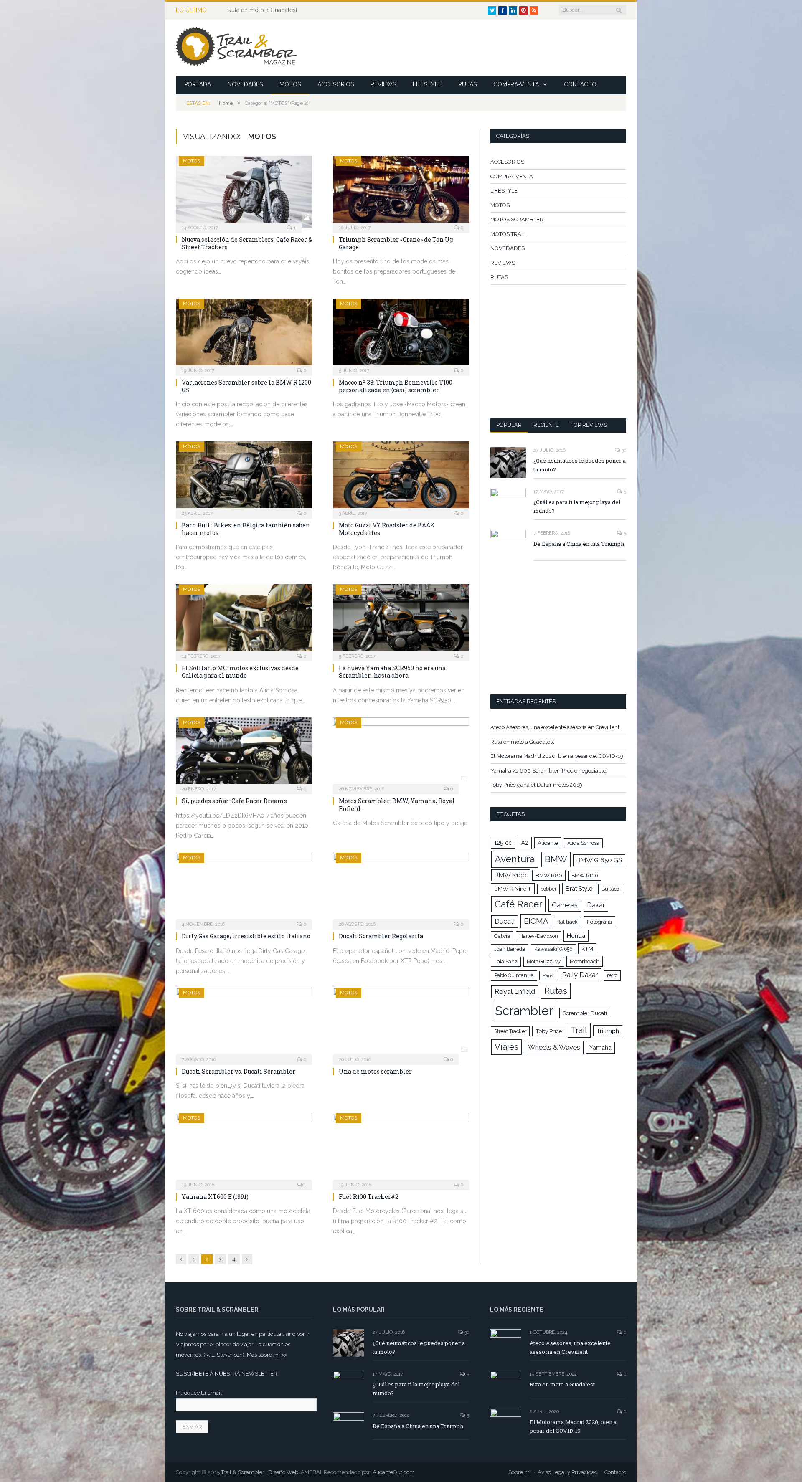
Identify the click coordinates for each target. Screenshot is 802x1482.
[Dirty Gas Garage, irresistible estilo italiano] (244, 889)
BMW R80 (549, 875)
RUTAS (467, 84)
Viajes (506, 1047)
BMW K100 (511, 875)
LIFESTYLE (427, 84)
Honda (576, 935)
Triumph (607, 1030)
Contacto (615, 1472)
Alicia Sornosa (583, 843)
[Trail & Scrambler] (236, 47)
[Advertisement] (474, 47)
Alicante (548, 842)
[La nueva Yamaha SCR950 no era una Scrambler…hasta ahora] (401, 620)
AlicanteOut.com (394, 1472)
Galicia (502, 936)
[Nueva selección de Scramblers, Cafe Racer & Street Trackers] (244, 192)
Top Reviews (589, 425)
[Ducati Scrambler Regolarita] (401, 889)
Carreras (565, 905)
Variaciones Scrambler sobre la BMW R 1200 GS (246, 386)
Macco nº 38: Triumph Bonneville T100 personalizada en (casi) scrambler (395, 386)
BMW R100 (584, 876)
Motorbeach (584, 961)
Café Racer (518, 904)
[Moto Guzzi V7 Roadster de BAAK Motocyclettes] (401, 477)
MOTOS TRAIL (507, 234)
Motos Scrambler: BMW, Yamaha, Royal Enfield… (397, 804)
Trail (579, 1030)
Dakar (596, 905)
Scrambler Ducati (585, 1013)
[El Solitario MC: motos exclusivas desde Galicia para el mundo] (244, 620)
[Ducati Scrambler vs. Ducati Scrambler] (244, 1023)
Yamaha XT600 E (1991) (215, 1197)
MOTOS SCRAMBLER (516, 219)
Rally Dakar (580, 974)
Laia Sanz (506, 962)
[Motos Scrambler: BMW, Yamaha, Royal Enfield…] (401, 753)
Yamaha (600, 1047)
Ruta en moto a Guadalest (262, 10)
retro (612, 975)
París (548, 975)
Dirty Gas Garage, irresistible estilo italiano (246, 936)
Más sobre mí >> (267, 1355)
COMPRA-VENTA (516, 84)
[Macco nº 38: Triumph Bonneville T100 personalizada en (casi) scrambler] (401, 334)
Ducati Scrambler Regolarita (381, 936)
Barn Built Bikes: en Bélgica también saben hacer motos (246, 529)
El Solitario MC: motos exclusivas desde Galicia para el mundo (240, 671)
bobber (548, 889)
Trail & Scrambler (242, 1472)
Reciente (546, 425)
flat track (567, 922)
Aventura (515, 858)
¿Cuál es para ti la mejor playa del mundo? (576, 506)
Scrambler (524, 1010)
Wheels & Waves (554, 1047)
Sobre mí (519, 1472)
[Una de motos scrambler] (401, 1023)
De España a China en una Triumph (578, 543)
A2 (524, 842)
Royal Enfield (515, 992)
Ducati (505, 921)
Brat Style (579, 888)
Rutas (555, 990)
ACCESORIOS (335, 84)
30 (623, 450)
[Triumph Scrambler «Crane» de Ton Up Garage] (401, 192)
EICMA (536, 921)
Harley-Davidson (538, 936)
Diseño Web (283, 1472)
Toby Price (549, 1031)
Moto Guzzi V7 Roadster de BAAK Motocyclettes (387, 529)
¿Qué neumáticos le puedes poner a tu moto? (579, 465)
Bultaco (610, 889)
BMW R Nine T (512, 888)
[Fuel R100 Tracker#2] (401, 1149)
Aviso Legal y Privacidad (568, 1472)
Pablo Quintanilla (514, 975)
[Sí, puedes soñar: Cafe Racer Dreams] (244, 753)
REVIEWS (383, 84)
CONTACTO (580, 84)
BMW (556, 859)
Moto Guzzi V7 (544, 962)
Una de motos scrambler (375, 1071)
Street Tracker (510, 1031)
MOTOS (290, 84)
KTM (587, 948)
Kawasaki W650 (553, 949)
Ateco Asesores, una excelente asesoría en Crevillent (554, 727)
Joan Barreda (509, 949)
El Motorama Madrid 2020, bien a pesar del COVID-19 (556, 756)
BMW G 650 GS (599, 860)
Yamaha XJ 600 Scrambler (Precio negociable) (549, 771)
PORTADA (197, 84)
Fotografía (599, 921)
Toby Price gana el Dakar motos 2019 (536, 785)
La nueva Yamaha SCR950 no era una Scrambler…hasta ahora (392, 671)
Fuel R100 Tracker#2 (368, 1197)
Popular (509, 425)
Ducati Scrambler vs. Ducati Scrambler (238, 1071)
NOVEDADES (245, 84)
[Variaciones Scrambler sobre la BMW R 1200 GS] (244, 334)
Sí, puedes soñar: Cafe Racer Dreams (234, 801)
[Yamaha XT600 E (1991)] (244, 1149)
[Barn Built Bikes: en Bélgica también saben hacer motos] (244, 477)
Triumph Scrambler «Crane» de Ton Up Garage (396, 243)
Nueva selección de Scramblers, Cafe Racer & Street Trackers (247, 243)
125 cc (503, 842)
